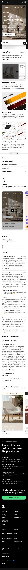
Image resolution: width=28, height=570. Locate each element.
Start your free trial (14, 497)
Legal (15, 538)
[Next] (25, 388)
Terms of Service (6, 553)
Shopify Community (6, 538)
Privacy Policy (5, 556)
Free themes (17, 517)
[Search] (22, 2)
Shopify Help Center (7, 533)
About (15, 533)
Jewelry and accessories (5, 521)
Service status (18, 541)
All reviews (5, 252)
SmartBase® (6, 59)
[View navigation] (25, 2)
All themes (14, 340)
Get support (6, 340)
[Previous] (22, 388)
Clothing (4, 514)
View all (16, 387)
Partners (16, 536)
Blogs (3, 541)
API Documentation (6, 536)
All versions (12, 369)
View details (5, 369)
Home (3, 524)
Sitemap (4, 563)
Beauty (3, 517)
